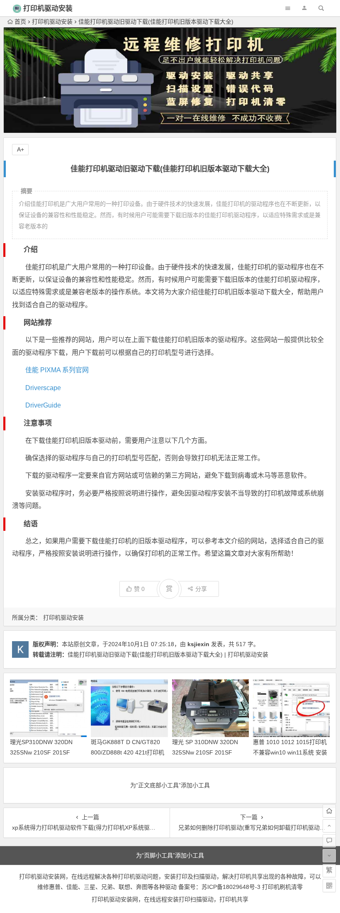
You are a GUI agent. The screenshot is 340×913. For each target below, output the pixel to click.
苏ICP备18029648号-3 (231, 887)
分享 (201, 589)
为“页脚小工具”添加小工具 (170, 855)
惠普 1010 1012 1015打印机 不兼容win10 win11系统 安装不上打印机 (290, 752)
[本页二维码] (329, 885)
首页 (20, 21)
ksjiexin (198, 644)
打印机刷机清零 (282, 887)
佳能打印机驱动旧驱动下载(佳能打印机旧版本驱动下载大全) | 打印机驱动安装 (168, 654)
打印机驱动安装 (48, 8)
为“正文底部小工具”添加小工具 (170, 785)
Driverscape (43, 387)
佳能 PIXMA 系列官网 (57, 370)
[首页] (329, 811)
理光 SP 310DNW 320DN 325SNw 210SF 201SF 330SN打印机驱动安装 (205, 752)
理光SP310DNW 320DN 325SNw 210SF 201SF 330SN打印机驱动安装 (41, 752)
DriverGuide (43, 405)
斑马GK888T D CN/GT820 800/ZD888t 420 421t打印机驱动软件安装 (127, 752)
